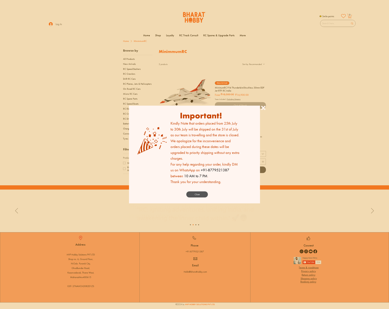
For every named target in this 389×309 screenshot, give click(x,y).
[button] (263, 108)
